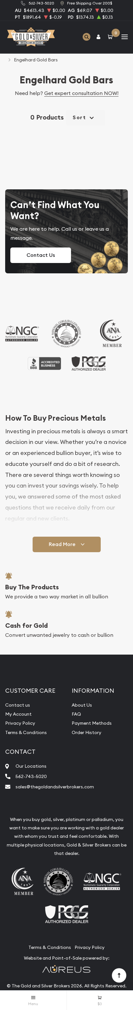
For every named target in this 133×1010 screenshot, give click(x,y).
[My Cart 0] (111, 37)
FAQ (76, 714)
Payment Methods (92, 723)
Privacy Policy (20, 723)
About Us (82, 705)
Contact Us (40, 255)
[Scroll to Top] (119, 975)
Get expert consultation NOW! (81, 93)
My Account (18, 714)
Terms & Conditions (26, 732)
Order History (86, 732)
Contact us (17, 705)
